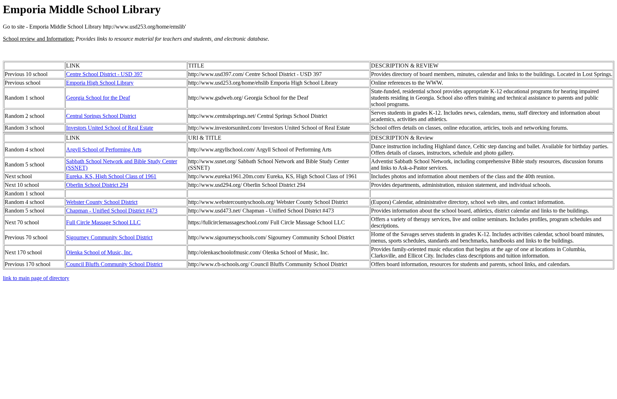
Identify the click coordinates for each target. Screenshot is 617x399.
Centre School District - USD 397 (104, 74)
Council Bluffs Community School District (114, 264)
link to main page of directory (36, 278)
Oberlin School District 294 (97, 185)
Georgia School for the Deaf (98, 98)
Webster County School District (101, 202)
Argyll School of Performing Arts (103, 149)
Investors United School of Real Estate (109, 128)
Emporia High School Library (100, 83)
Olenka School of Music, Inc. (99, 252)
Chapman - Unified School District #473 (111, 211)
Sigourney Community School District (109, 237)
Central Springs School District (101, 116)
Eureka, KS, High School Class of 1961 (111, 176)
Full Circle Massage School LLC (103, 222)
